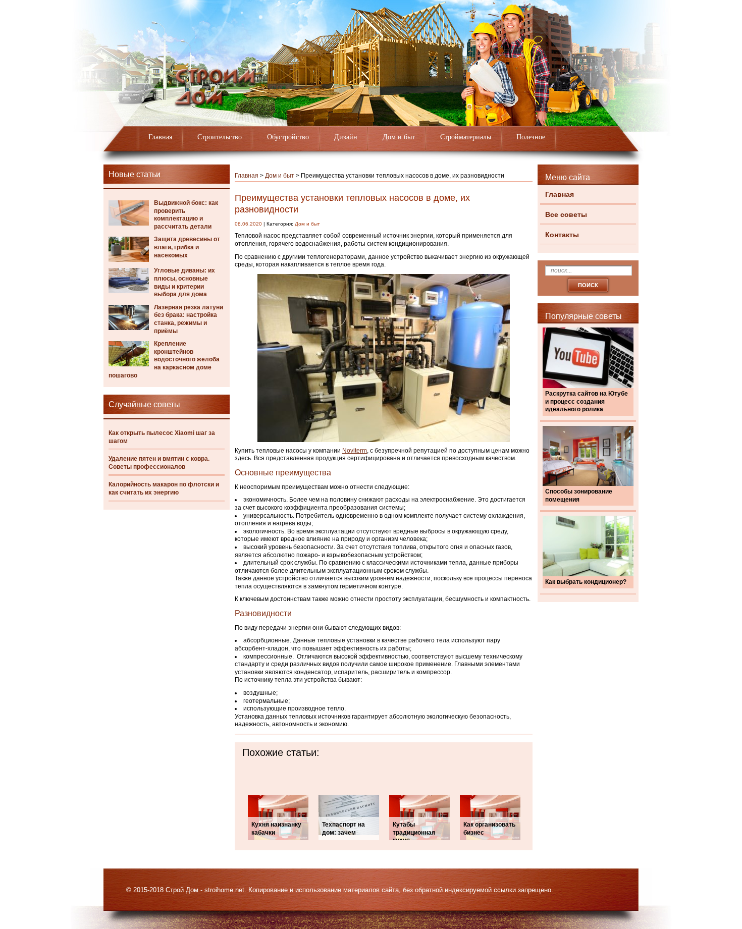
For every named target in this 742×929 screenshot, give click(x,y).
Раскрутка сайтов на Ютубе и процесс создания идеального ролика (586, 401)
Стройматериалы (465, 137)
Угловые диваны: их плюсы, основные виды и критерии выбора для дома (184, 282)
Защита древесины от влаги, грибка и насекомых (187, 247)
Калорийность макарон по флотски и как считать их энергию (164, 488)
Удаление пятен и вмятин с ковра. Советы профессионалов (159, 462)
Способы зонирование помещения (578, 495)
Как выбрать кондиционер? (585, 581)
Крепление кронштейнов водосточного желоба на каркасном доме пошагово (164, 359)
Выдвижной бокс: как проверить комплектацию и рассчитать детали (186, 214)
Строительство (219, 137)
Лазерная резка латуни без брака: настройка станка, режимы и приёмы (188, 319)
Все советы (566, 214)
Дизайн (345, 137)
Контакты (562, 235)
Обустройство (288, 137)
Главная (160, 137)
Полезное (530, 137)
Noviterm (354, 450)
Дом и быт (399, 137)
